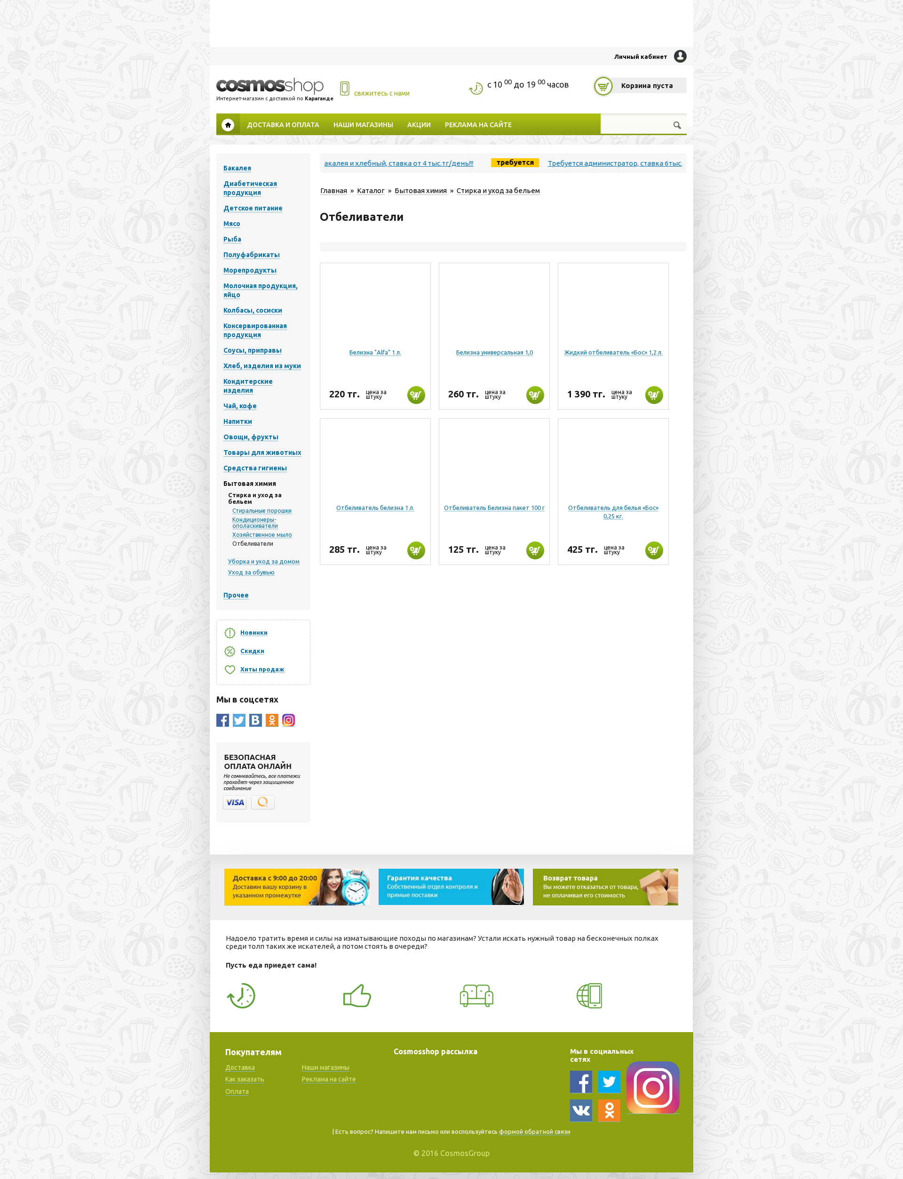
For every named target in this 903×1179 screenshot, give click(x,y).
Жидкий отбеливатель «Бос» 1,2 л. (613, 352)
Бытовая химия (421, 190)
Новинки (254, 632)
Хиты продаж (262, 669)
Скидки (252, 650)
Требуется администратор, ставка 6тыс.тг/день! (598, 163)
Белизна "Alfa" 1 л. (375, 352)
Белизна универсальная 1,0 (494, 352)
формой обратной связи (534, 1131)
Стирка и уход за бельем (498, 190)
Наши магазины (363, 124)
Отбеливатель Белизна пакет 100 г (494, 507)
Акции (419, 124)
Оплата (237, 1091)
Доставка (240, 1067)
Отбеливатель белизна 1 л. (375, 507)
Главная (228, 123)
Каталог (371, 190)
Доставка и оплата (283, 124)
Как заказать (244, 1079)
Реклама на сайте (478, 124)
